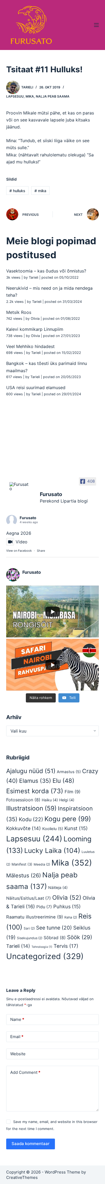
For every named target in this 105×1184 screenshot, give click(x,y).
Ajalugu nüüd (30, 770)
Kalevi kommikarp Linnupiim (34, 329)
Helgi (66, 800)
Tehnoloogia (42, 947)
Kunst (76, 828)
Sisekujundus (29, 938)
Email (16, 1036)
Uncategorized (45, 956)
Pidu (44, 906)
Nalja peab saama (52, 96)
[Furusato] (19, 486)
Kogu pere (67, 819)
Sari (29, 928)
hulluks (17, 190)
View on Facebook (19, 550)
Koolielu (52, 828)
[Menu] (96, 25)
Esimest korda (34, 791)
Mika (30, 96)
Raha (70, 917)
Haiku (50, 800)
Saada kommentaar (31, 1143)
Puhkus (67, 906)
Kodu (31, 819)
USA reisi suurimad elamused (35, 387)
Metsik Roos (18, 312)
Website (18, 1053)
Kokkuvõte (23, 828)
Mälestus (23, 875)
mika (40, 190)
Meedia (42, 864)
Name (17, 1019)
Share (41, 550)
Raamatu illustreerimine (34, 917)
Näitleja (58, 887)
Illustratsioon (31, 808)
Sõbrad (55, 937)
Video (21, 541)
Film (72, 791)
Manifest (22, 864)
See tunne (54, 927)
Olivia (35, 319)
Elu (63, 780)
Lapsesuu (15, 96)
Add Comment (25, 1072)
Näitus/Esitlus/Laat (28, 898)
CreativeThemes (22, 1177)
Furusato (28, 517)
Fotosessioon (23, 799)
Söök (79, 937)
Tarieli (33, 277)
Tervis (66, 946)
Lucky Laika (52, 850)
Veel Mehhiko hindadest (30, 346)
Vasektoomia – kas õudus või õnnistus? (46, 271)
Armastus (69, 771)
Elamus (35, 780)
